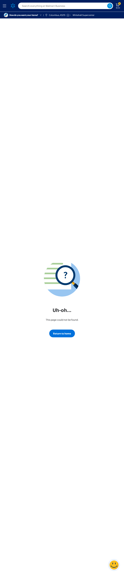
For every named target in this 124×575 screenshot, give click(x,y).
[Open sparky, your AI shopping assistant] (114, 565)
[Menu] (5, 5)
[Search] (109, 5)
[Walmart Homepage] (13, 5)
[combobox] (65, 6)
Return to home (62, 333)
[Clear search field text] (104, 6)
